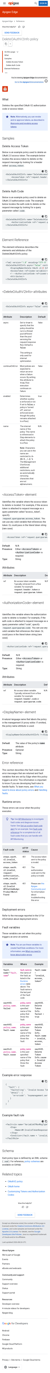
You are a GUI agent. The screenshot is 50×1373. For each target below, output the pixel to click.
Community (7, 1279)
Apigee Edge (10, 12)
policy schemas (32, 1161)
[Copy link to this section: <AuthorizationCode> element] (5, 607)
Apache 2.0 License (10, 1232)
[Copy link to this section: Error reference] (25, 763)
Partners (6, 1264)
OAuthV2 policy (15, 1181)
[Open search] (36, 3)
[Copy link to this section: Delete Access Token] (31, 146)
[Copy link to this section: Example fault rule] (27, 1115)
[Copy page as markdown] (5, 43)
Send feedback (11, 33)
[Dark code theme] (42, 171)
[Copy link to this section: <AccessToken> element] (39, 495)
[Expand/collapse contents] (17, 52)
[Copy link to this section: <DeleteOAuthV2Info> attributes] (5, 296)
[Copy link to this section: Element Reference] (31, 240)
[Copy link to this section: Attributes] (17, 568)
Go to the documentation (29, 82)
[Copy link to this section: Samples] (17, 138)
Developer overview (10, 1304)
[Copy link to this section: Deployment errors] (28, 910)
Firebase (6, 1339)
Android (5, 1331)
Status (5, 1288)
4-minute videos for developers (16, 1308)
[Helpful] (19, 27)
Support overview (10, 1284)
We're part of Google (11, 1255)
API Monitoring (24, 819)
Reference (20, 21)
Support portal (8, 1293)
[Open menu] (4, 3)
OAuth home (14, 1186)
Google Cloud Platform (12, 1344)
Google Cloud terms (31, 1360)
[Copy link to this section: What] (11, 99)
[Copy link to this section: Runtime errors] (23, 802)
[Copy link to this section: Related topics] (25, 1174)
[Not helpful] (23, 27)
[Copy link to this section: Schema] (16, 1151)
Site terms (15, 1360)
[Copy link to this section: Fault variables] (23, 927)
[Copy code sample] (46, 171)
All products (7, 1348)
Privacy (5, 1360)
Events (5, 1259)
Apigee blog (7, 1313)
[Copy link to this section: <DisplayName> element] (39, 712)
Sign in (43, 3)
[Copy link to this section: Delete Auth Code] (26, 191)
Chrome (5, 1335)
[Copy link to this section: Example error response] (34, 1075)
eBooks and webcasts (11, 1268)
